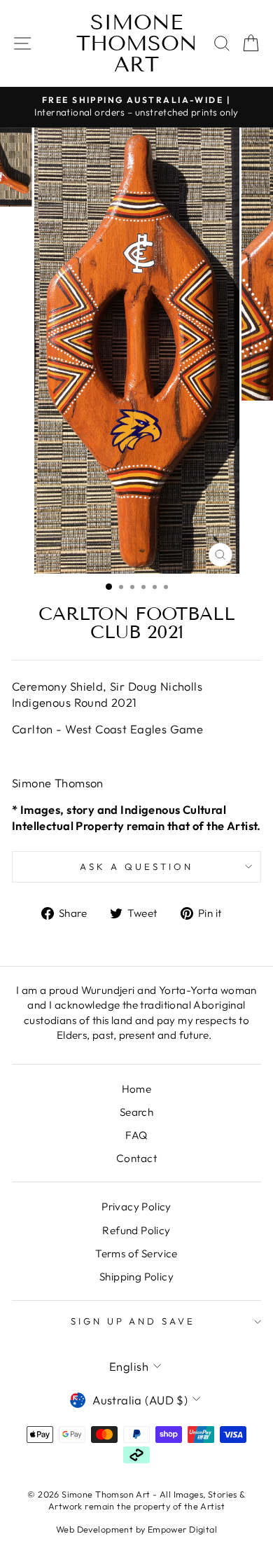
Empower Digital (182, 1529)
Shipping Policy (136, 1276)
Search (136, 1112)
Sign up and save (133, 1321)
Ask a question (136, 866)
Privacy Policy (137, 1206)
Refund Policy (136, 1230)
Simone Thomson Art (136, 43)
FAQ (136, 1135)
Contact (136, 1158)
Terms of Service (136, 1253)
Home (137, 1089)
